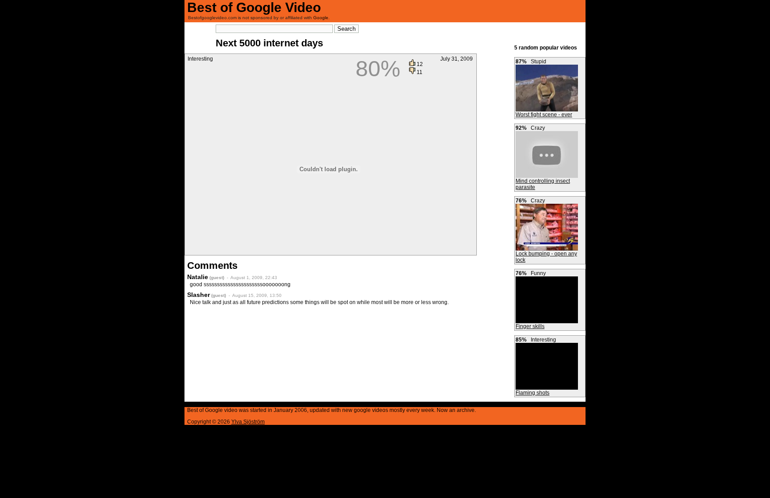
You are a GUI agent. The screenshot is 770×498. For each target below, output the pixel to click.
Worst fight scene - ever (544, 114)
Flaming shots (532, 393)
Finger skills (530, 326)
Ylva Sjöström (248, 422)
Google (320, 17)
